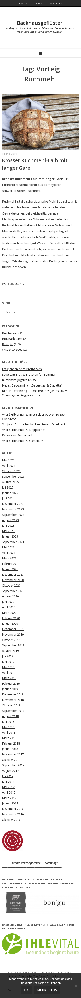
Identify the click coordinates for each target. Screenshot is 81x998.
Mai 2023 (8, 531)
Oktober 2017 (11, 760)
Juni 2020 (8, 602)
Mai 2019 (8, 667)
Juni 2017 (8, 781)
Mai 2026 (8, 460)
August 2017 (10, 771)
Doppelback (37, 430)
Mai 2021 (8, 547)
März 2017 (9, 798)
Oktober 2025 (11, 471)
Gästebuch (36, 441)
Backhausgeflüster (39, 22)
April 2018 (8, 732)
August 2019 (10, 651)
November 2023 (13, 509)
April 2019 (8, 673)
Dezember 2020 (13, 575)
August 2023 (10, 520)
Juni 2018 (8, 722)
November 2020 (13, 580)
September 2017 (13, 765)
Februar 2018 (11, 743)
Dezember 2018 (13, 694)
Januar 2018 (10, 749)
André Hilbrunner (13, 414)
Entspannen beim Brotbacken (22, 369)
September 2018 (13, 711)
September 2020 (13, 591)
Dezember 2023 (13, 504)
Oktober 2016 (11, 820)
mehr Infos (47, 990)
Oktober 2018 (11, 705)
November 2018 (13, 700)
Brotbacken (10, 333)
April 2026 (8, 466)
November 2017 (13, 754)
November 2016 (13, 814)
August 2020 (10, 596)
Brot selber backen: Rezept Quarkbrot (40, 424)
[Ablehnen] (76, 986)
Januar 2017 (10, 803)
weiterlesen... (13, 284)
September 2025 (13, 476)
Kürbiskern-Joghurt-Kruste (19, 380)
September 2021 (13, 542)
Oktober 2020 (11, 585)
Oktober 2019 (11, 640)
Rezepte (7, 344)
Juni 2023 (8, 525)
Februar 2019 (11, 683)
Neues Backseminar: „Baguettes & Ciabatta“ (32, 385)
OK (26, 990)
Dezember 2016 (13, 809)
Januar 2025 (10, 493)
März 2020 (9, 613)
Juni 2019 (8, 662)
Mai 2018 (8, 727)
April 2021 (8, 553)
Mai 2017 (8, 787)
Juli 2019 (7, 656)
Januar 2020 (10, 624)
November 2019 (13, 634)
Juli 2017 (7, 776)
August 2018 (10, 716)
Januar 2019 (10, 689)
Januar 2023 (10, 536)
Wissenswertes (12, 350)
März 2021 (9, 558)
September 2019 (13, 645)
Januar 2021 (10, 569)
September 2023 (13, 515)
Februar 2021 (11, 564)
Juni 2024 (8, 498)
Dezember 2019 (13, 629)
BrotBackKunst (12, 339)
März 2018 (9, 738)
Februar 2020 (11, 618)
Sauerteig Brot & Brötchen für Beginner (28, 374)
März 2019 (9, 678)
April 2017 (8, 792)
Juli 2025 (7, 487)
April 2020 (8, 607)
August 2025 (10, 482)
